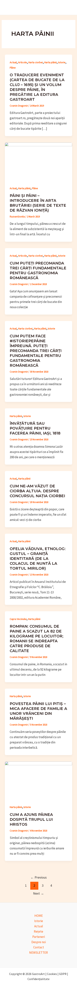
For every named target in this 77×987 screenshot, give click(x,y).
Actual (13, 62)
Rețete (38, 931)
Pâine (13, 67)
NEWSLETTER (38, 952)
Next (38, 893)
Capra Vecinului (18, 619)
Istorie (61, 62)
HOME (38, 916)
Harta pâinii (50, 62)
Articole (22, 62)
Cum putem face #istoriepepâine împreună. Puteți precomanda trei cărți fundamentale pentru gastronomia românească (35, 351)
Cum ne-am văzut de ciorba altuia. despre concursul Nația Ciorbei (37, 491)
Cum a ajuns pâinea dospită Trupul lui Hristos (31, 819)
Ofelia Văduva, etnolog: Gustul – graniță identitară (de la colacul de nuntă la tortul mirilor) (38, 558)
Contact (38, 947)
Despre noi (38, 942)
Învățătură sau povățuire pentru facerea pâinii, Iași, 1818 (35, 428)
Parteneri (38, 937)
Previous (38, 877)
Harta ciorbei (35, 62)
